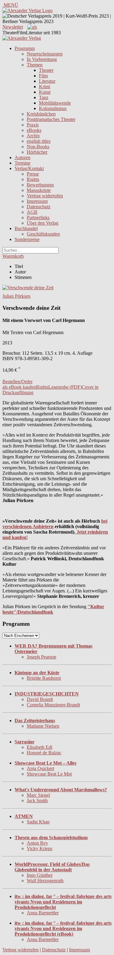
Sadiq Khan (38, 821)
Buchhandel (26, 228)
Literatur (47, 81)
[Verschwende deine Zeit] (28, 287)
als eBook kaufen (19, 387)
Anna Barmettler (43, 912)
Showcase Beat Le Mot (49, 773)
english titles (38, 141)
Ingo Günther (40, 875)
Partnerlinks (38, 217)
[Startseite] (21, 38)
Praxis (33, 124)
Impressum (37, 201)
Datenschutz (38, 206)
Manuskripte (39, 190)
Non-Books (38, 146)
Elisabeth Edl (39, 747)
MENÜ (10, 5)
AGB (32, 212)
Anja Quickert (40, 768)
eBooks (34, 130)
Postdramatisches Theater (51, 119)
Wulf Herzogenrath (45, 880)
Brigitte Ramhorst (44, 678)
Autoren (22, 157)
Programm (25, 48)
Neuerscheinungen (45, 53)
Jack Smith (37, 800)
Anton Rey (37, 843)
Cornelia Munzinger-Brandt (53, 704)
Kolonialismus (53, 108)
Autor (20, 271)
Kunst (44, 92)
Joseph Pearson (41, 656)
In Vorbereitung (42, 59)
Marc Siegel (38, 795)
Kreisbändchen (41, 113)
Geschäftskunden (43, 233)
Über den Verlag (42, 223)
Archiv (33, 135)
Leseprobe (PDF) (65, 387)
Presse (33, 173)
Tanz (43, 97)
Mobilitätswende (55, 103)
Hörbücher (37, 152)
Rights (33, 179)
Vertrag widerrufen (45, 195)
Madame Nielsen (43, 726)
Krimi (44, 86)
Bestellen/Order (17, 381)
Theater (46, 70)
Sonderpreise (27, 239)
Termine (22, 163)
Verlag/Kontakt (29, 168)
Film (43, 75)
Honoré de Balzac (44, 752)
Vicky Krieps (39, 848)
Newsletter (12, 26)
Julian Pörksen (16, 296)
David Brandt (40, 699)
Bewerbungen (40, 184)
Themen (35, 64)
